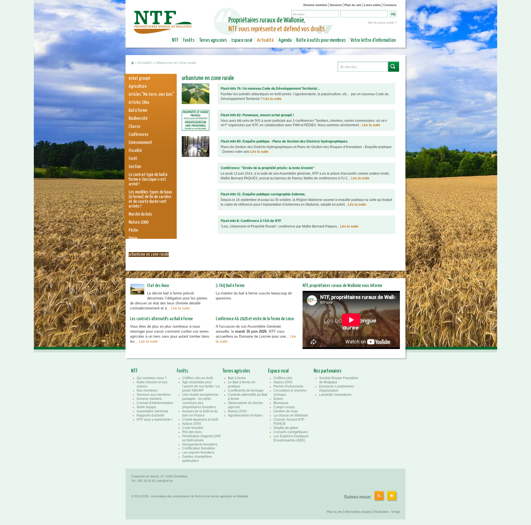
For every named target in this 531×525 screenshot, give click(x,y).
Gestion (135, 166)
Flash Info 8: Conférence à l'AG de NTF (251, 221)
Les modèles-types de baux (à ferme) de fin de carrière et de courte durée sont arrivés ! (150, 199)
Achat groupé (139, 78)
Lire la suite (272, 99)
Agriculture (138, 86)
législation (137, 246)
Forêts (188, 40)
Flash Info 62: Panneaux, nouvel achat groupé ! (257, 115)
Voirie (133, 238)
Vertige (395, 511)
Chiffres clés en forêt (197, 378)
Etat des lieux (158, 285)
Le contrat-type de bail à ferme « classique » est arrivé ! (148, 179)
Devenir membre (315, 5)
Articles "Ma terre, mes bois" (151, 94)
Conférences (139, 134)
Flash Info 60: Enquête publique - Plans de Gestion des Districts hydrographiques (284, 141)
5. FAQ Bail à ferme (230, 285)
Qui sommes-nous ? (152, 378)
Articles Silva (139, 102)
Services (336, 5)
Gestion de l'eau (286, 411)
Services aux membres (154, 394)
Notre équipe (146, 407)
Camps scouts (284, 407)
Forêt (133, 158)
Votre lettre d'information (372, 40)
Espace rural (241, 40)
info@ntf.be (165, 480)
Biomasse (281, 403)
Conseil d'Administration (155, 403)
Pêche (133, 230)
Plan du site (352, 5)
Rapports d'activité (150, 415)
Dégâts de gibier (286, 428)
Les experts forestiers (198, 452)
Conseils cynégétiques (291, 432)
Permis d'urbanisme (288, 386)
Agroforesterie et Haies (245, 415)
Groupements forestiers (199, 444)
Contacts (390, 5)
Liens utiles (372, 5)
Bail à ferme (138, 110)
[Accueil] (164, 30)
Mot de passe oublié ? (382, 22)
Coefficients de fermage (246, 390)
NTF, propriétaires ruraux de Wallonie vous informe (342, 285)
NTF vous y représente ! (154, 419)
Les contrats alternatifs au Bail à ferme (161, 319)
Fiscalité (135, 150)
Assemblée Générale (152, 411)
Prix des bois (192, 432)
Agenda (284, 40)
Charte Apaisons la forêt (200, 419)
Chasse (134, 126)
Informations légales (358, 511)
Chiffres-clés (283, 378)
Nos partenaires (327, 371)
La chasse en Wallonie (291, 415)
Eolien (278, 398)
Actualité (265, 40)
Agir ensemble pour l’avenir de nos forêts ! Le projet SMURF (201, 386)
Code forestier (193, 428)
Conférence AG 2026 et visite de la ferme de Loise (255, 319)
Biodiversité (138, 118)
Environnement (140, 142)
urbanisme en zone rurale (149, 254)
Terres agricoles (213, 40)
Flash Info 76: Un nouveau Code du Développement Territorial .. (270, 88)
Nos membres (147, 390)
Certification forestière (198, 448)
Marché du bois (140, 214)
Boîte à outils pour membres (321, 40)
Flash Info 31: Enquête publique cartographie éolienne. (263, 194)
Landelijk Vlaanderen (335, 394)
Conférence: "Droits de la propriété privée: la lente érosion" (267, 168)
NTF (175, 40)
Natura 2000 (138, 222)
